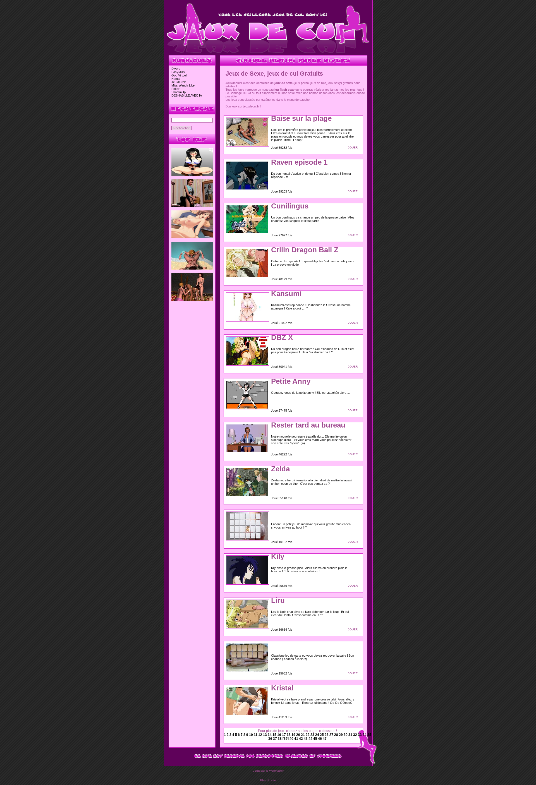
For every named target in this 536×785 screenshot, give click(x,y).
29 (341, 735)
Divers (175, 68)
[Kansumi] (247, 319)
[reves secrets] (192, 299)
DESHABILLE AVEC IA (186, 95)
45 (315, 739)
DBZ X (282, 337)
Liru (278, 600)
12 (260, 735)
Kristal (282, 688)
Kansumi (286, 293)
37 (275, 739)
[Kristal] (247, 714)
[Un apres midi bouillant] (192, 206)
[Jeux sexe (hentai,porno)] (268, 53)
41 (296, 739)
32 (355, 735)
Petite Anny (290, 381)
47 (325, 739)
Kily (277, 556)
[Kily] (247, 582)
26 (327, 735)
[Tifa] (192, 174)
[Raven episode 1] (247, 188)
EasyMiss (178, 72)
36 (270, 739)
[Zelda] (247, 495)
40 (291, 739)
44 (310, 739)
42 (301, 739)
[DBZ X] (247, 363)
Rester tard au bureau (308, 425)
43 (306, 739)
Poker (175, 88)
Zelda (280, 469)
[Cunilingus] (247, 232)
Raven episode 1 (299, 162)
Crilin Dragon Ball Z (304, 250)
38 (280, 739)
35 (369, 735)
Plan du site (268, 780)
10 (251, 735)
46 (320, 739)
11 (256, 735)
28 (336, 735)
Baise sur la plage (301, 118)
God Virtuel (178, 75)
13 (265, 735)
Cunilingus (289, 206)
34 (365, 735)
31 (350, 735)
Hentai (175, 78)
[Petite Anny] (247, 407)
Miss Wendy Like (183, 85)
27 (331, 735)
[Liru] (247, 626)
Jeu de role (178, 82)
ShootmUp (178, 92)
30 (346, 735)
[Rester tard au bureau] (247, 451)
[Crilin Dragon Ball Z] (247, 276)
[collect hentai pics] (192, 237)
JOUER (353, 147)
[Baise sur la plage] (247, 144)
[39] (286, 739)
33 (360, 735)
